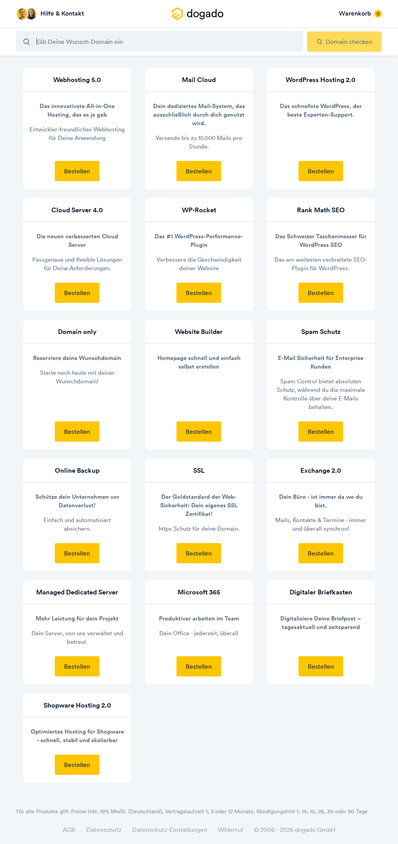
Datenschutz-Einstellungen (169, 830)
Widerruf (230, 830)
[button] (199, 13)
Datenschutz (103, 830)
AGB (69, 830)
